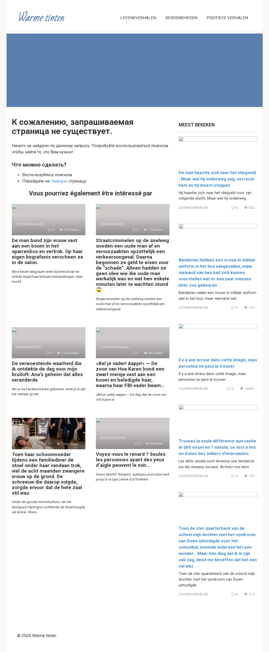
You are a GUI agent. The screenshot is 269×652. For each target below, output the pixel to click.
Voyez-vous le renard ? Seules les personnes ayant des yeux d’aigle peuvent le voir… (130, 459)
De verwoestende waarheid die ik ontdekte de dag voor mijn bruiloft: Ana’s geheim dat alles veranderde (47, 371)
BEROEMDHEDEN (181, 17)
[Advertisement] (135, 70)
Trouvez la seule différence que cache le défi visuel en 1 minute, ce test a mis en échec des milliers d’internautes (217, 447)
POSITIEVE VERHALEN (227, 17)
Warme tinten (40, 17)
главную (59, 181)
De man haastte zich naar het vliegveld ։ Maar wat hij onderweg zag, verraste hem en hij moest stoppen (217, 179)
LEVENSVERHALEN (138, 17)
